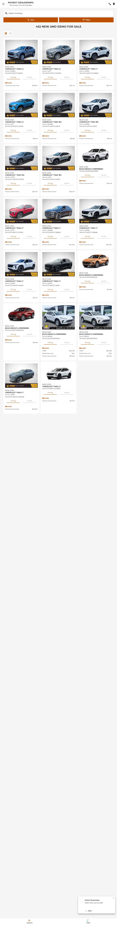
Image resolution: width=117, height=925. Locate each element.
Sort (32, 20)
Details (29, 77)
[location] (113, 4)
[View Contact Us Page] (109, 4)
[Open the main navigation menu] (3, 4)
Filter (88, 20)
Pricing (13, 77)
